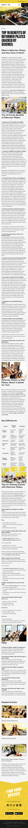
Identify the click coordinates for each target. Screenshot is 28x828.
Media (21, 822)
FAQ (11, 823)
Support (15, 823)
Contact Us (6, 823)
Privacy (23, 823)
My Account (9, 822)
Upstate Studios (19, 495)
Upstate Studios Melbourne (10, 720)
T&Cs (19, 823)
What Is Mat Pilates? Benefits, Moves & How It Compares (13, 760)
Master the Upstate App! (9, 738)
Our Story (16, 822)
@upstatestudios (16, 801)
